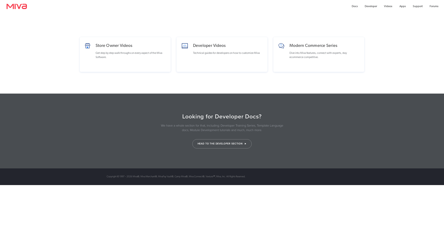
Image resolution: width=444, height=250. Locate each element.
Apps (402, 6)
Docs (355, 6)
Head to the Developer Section (221, 143)
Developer (371, 6)
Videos (388, 6)
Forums (434, 6)
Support (418, 6)
